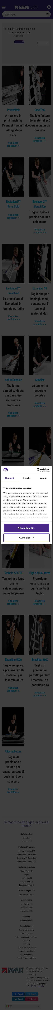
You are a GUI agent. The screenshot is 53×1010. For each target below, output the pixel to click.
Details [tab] (26, 478)
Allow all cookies (26, 528)
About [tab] (43, 478)
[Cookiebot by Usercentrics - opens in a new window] (37, 470)
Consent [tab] (9, 478)
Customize (24, 537)
